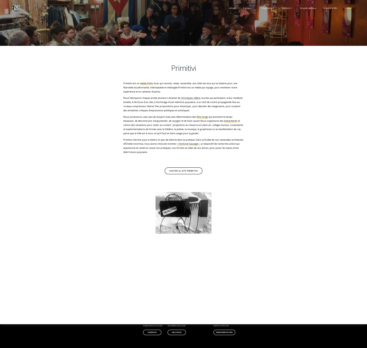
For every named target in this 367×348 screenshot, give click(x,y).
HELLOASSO (177, 332)
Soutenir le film (330, 8)
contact (348, 8)
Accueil (232, 8)
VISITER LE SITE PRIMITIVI (183, 170)
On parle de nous (308, 8)
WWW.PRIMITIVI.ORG (224, 332)
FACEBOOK (152, 332)
